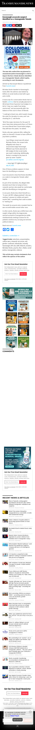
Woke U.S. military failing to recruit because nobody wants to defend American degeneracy (19, 624)
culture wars (7, 241)
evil (26, 241)
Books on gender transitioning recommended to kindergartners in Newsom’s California (19, 660)
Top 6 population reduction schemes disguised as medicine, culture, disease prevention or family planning (20, 668)
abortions (16, 239)
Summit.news (10, 86)
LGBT (17, 246)
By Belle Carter (18, 680)
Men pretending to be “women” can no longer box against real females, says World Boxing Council (20, 639)
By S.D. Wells (18, 590)
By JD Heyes (18, 540)
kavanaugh (6, 246)
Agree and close (17, 719)
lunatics (28, 246)
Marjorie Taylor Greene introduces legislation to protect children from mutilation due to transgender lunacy (19, 537)
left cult (13, 246)
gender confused (8, 243)
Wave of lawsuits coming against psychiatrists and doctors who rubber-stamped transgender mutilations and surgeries (20, 503)
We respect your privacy (23, 703)
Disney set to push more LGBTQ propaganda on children (18, 631)
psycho (15, 248)
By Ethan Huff (18, 532)
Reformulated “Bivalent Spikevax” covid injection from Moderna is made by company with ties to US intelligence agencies (20, 546)
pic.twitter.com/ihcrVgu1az (15, 160)
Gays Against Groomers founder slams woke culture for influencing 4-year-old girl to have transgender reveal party (20, 677)
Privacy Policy (14, 716)
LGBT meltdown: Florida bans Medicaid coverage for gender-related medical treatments (20, 564)
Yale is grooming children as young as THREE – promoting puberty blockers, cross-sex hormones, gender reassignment (20, 596)
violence (19, 250)
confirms (10, 102)
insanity (25, 243)
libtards (22, 246)
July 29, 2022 (10, 165)
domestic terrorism (17, 241)
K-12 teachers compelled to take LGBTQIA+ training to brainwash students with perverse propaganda (20, 555)
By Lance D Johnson (19, 507)
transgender (12, 250)
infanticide (18, 243)
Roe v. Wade (23, 248)
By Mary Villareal (19, 568)
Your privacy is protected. (10, 279)
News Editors (15, 22)
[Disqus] (17, 376)
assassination (24, 239)
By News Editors (19, 516)
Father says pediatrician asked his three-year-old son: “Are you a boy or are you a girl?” (20, 615)
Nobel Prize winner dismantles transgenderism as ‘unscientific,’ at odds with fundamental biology (20, 513)
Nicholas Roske (8, 248)
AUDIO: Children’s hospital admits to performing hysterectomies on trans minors (19, 521)
